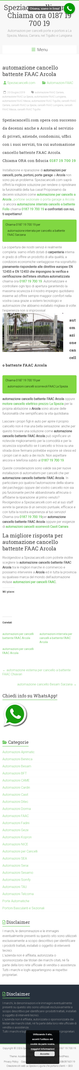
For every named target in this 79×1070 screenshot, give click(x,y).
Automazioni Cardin (16, 787)
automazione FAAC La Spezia (17, 96)
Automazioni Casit (15, 795)
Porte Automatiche (15, 901)
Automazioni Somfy (16, 880)
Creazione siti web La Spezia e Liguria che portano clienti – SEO (39, 1066)
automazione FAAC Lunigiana (50, 96)
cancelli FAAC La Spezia (23, 105)
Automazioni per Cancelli (19, 851)
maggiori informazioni (42, 1048)
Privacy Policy (11, 1061)
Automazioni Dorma (16, 809)
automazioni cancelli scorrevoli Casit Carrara (37, 527)
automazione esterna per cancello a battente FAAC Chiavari (36, 672)
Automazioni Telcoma (18, 894)
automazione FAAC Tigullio (46, 101)
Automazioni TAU (14, 887)
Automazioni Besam (16, 766)
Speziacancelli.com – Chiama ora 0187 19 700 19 (39, 15)
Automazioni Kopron (17, 837)
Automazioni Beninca (17, 759)
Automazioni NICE (15, 844)
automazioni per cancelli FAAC (34, 582)
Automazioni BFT (14, 773)
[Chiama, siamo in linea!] (69, 8)
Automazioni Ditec (15, 802)
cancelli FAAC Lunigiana (50, 105)
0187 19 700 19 (62, 160)
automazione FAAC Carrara (49, 92)
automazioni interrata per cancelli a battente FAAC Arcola (56, 638)
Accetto (44, 1054)
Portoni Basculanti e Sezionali (23, 908)
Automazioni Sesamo (17, 873)
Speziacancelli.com (21, 83)
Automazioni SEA (14, 858)
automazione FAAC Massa (16, 101)
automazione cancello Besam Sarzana (47, 684)
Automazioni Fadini (15, 823)
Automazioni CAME (16, 780)
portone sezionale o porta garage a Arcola (44, 199)
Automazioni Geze (15, 830)
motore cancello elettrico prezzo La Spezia (33, 404)
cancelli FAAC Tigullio (29, 109)
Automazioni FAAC (60, 83)
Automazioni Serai (15, 865)
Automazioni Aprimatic (18, 752)
